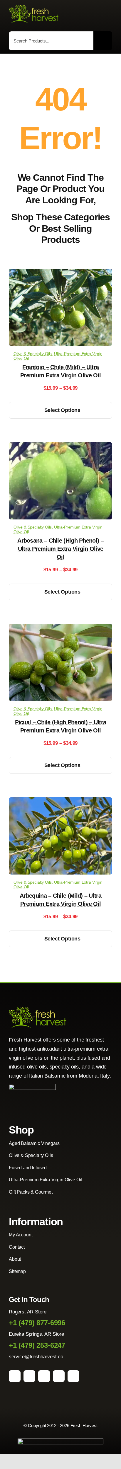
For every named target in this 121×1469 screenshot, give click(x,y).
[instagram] (29, 1376)
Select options (62, 410)
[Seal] (32, 1086)
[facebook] (15, 1376)
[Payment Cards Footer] (60, 1441)
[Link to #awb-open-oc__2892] (109, 14)
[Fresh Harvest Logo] (33, 7)
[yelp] (73, 1376)
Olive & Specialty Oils (33, 353)
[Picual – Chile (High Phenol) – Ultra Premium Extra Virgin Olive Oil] (60, 628)
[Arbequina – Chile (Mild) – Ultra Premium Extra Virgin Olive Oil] (60, 801)
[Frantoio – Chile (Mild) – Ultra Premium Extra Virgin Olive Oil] (60, 273)
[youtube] (59, 1376)
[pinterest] (44, 1376)
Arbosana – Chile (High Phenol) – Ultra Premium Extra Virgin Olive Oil (60, 548)
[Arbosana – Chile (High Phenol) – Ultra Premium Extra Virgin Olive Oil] (60, 446)
